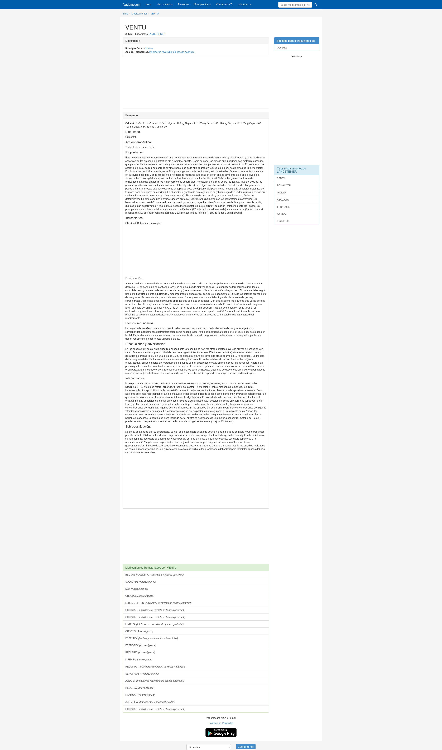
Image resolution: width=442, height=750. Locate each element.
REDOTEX (139, 687)
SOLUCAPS (140, 581)
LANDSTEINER (156, 34)
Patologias (183, 4)
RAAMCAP (140, 695)
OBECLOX (139, 595)
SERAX (281, 178)
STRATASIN (283, 206)
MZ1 (136, 588)
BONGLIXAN (284, 185)
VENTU (155, 13)
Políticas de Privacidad (221, 723)
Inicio (148, 4)
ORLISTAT (155, 610)
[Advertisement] (196, 84)
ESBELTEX (151, 638)
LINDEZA (154, 624)
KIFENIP (138, 659)
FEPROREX (140, 645)
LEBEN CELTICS (158, 603)
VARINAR (282, 213)
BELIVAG (154, 574)
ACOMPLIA (150, 702)
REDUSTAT (155, 666)
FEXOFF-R (283, 220)
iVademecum (132, 4)
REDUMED (140, 652)
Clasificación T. (224, 4)
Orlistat (149, 48)
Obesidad (282, 47)
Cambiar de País (246, 746)
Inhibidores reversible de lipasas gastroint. (172, 51)
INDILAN (281, 192)
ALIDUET (154, 680)
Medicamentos (165, 4)
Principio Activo (202, 4)
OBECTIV (139, 631)
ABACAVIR (283, 199)
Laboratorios (245, 4)
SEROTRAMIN (142, 673)
